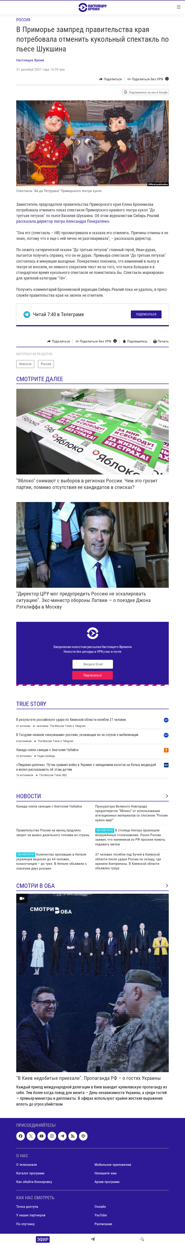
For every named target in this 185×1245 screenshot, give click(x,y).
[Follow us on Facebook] (20, 1136)
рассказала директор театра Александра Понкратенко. (63, 221)
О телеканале (26, 1164)
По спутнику (25, 1224)
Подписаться (146, 314)
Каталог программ (30, 1173)
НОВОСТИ (28, 796)
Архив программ (107, 1182)
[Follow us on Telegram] (62, 1136)
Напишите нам (105, 1173)
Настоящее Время (30, 60)
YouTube (101, 1215)
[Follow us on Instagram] (52, 1136)
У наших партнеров (30, 1215)
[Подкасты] (83, 1136)
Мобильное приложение (113, 1164)
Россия (23, 19)
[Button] (110, 79)
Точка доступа (27, 1206)
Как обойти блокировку (34, 1182)
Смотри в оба (35, 885)
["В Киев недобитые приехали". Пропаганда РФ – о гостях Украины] (92, 983)
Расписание (103, 1224)
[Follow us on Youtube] (41, 1136)
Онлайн (100, 1206)
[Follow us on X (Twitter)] (31, 1136)
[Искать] (142, 1239)
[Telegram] (93, 1239)
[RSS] (72, 1136)
